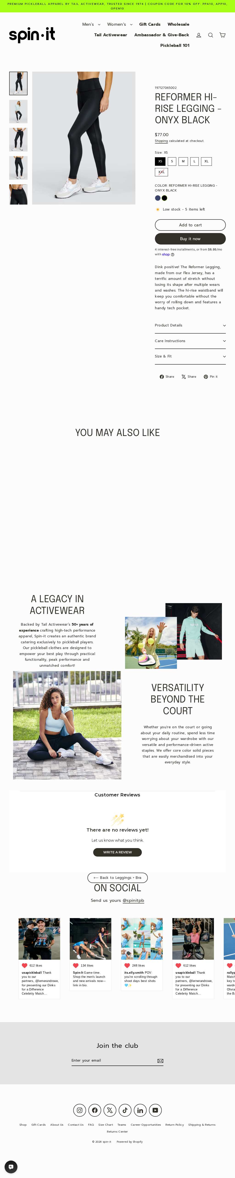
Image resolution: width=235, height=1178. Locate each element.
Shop (23, 1125)
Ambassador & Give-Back (161, 35)
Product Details (168, 325)
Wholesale (178, 24)
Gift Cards (150, 24)
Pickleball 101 (174, 45)
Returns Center (117, 1132)
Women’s (117, 24)
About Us (56, 1125)
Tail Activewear (110, 35)
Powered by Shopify (130, 1142)
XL (206, 160)
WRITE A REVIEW (117, 852)
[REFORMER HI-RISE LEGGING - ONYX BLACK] (164, 198)
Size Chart (105, 1125)
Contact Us (76, 1125)
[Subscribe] (159, 1061)
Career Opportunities (146, 1125)
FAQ (91, 1125)
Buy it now (190, 239)
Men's (89, 24)
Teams (122, 1125)
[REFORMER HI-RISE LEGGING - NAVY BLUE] (158, 198)
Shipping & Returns (201, 1125)
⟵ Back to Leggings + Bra (118, 877)
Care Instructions (170, 340)
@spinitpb (133, 900)
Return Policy (174, 1125)
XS (160, 160)
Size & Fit (163, 356)
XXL (161, 171)
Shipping (161, 141)
